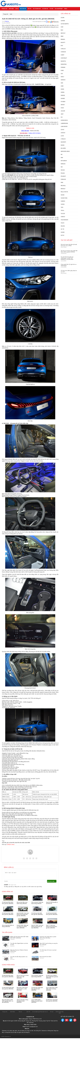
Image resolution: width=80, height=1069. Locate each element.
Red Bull (63, 185)
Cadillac (63, 48)
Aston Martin (65, 23)
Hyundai (63, 101)
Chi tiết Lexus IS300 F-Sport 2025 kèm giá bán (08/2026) (52, 977)
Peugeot (63, 176)
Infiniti (63, 104)
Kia (61, 117)
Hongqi (63, 95)
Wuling (63, 226)
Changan (63, 51)
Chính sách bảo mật (60, 1012)
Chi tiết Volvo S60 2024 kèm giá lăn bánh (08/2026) (37, 989)
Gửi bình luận (51, 881)
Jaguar (63, 111)
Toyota (63, 213)
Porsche (63, 179)
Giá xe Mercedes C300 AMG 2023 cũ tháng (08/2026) (52, 989)
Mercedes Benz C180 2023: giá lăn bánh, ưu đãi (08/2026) (7, 1001)
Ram (62, 182)
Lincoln (63, 132)
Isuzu (62, 107)
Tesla (62, 210)
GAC (62, 73)
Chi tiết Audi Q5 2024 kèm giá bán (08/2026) (51, 914)
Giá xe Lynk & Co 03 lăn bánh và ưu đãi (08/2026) (23, 977)
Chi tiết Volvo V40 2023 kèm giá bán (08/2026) (52, 1000)
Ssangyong (64, 198)
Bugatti (63, 42)
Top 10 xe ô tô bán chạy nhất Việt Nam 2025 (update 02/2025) (69, 251)
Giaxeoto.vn (33, 1028)
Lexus (62, 129)
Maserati (63, 142)
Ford (62, 70)
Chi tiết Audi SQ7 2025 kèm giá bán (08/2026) (7, 914)
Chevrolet (64, 58)
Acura (62, 17)
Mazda (62, 145)
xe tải (62, 229)
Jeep (62, 114)
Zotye (62, 235)
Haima (62, 89)
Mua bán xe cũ (44, 1011)
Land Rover (64, 126)
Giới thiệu (11, 8)
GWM (62, 86)
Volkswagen (64, 219)
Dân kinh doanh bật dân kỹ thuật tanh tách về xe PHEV (69, 245)
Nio (62, 167)
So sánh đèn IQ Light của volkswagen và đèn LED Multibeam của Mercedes (67, 258)
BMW (62, 36)
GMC (62, 83)
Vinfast (63, 216)
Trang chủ (4, 8)
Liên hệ (28, 1011)
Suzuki (63, 204)
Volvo (62, 223)
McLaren (63, 148)
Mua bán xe (23, 8)
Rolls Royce (64, 191)
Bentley (63, 33)
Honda (62, 92)
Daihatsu (63, 61)
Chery (62, 55)
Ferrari (63, 67)
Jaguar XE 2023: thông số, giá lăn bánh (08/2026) (22, 1001)
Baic (62, 30)
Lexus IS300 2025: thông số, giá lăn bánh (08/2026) (36, 1001)
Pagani (63, 173)
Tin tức (29, 8)
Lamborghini (64, 123)
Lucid (62, 135)
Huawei (63, 98)
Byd (62, 45)
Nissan (63, 170)
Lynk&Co (63, 139)
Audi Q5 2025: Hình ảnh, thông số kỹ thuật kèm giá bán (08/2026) (23, 914)
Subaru (63, 201)
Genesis (63, 79)
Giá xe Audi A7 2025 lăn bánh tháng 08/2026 (37, 903)
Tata (62, 207)
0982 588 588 (25, 130)
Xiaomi (62, 232)
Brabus (63, 39)
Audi (11, 14)
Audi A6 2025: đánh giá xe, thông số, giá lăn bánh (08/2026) (22, 926)
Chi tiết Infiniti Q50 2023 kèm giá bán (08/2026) (8, 988)
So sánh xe (45, 8)
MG (61, 154)
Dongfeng (64, 64)
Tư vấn (51, 8)
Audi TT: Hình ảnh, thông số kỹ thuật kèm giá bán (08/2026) (51, 926)
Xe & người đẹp (59, 8)
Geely (62, 76)
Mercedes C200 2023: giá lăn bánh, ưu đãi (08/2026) (22, 989)
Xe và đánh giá (37, 8)
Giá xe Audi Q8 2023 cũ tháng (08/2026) (8, 926)
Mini (62, 157)
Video (65, 8)
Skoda (62, 195)
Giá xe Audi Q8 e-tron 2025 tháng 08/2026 (22, 903)
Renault (63, 188)
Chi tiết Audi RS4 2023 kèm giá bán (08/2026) (7, 903)
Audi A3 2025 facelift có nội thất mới (52, 903)
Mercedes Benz (65, 151)
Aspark (63, 20)
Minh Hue (7, 21)
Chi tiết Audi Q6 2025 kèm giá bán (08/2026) (37, 914)
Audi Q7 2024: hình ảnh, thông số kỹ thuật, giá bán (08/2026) (37, 926)
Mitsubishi (64, 160)
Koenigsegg (64, 120)
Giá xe (17, 8)
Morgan (63, 163)
